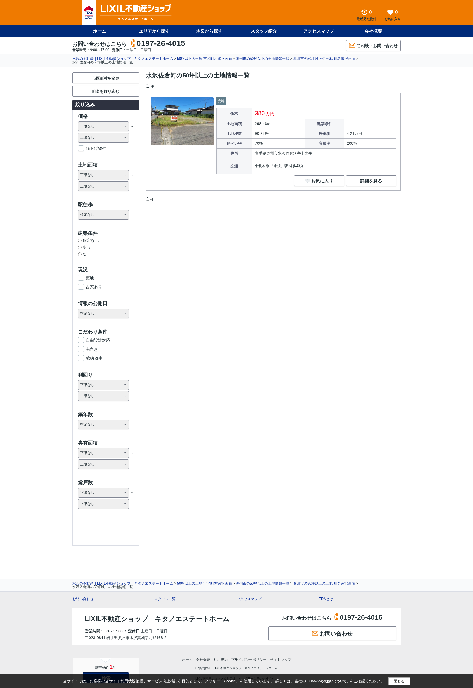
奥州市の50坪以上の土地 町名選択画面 (324, 59)
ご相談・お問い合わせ (377, 45)
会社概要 (373, 31)
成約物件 (94, 358)
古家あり (94, 287)
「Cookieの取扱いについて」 (328, 681)
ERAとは (326, 599)
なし (87, 254)
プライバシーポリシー (249, 660)
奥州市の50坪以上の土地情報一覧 (262, 59)
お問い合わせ (83, 599)
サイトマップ (280, 660)
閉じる (399, 681)
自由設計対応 (98, 340)
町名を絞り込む (105, 91)
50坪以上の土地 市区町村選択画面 (204, 59)
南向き (92, 349)
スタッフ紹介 (264, 31)
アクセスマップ (248, 599)
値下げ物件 (96, 148)
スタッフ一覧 (165, 599)
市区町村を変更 (105, 78)
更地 (90, 277)
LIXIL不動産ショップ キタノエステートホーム (157, 618)
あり (87, 247)
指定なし (91, 240)
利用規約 (221, 660)
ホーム (99, 31)
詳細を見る (371, 181)
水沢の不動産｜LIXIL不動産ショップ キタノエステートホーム (122, 59)
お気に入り (322, 181)
